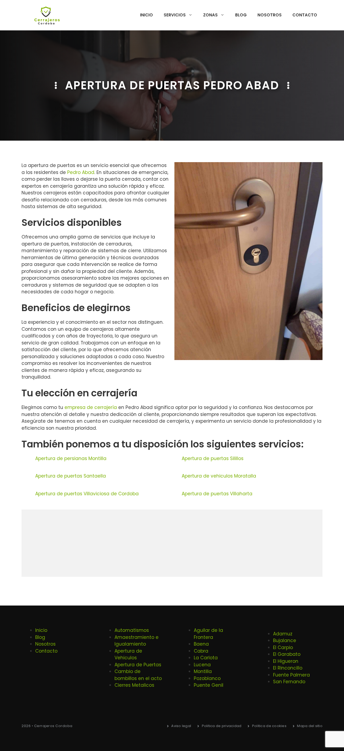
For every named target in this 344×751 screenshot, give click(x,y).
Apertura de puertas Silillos (212, 458)
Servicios (175, 15)
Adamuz (282, 634)
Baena (201, 644)
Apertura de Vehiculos (128, 654)
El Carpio (283, 647)
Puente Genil (208, 685)
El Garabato (286, 654)
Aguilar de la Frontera (208, 633)
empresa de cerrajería (90, 407)
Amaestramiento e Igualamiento (136, 640)
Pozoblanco (207, 678)
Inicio (146, 15)
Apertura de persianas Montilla (70, 458)
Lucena (202, 664)
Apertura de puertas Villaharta (217, 493)
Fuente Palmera (291, 675)
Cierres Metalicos (134, 685)
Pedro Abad (80, 172)
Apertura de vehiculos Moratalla (219, 476)
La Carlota (206, 657)
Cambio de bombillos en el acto (138, 675)
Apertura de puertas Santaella (70, 476)
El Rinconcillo (287, 668)
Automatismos (131, 630)
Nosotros (269, 15)
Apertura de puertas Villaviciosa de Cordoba (87, 493)
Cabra (201, 651)
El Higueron (285, 661)
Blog (241, 15)
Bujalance (284, 640)
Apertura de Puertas (137, 664)
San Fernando (289, 681)
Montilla (203, 671)
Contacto (304, 15)
